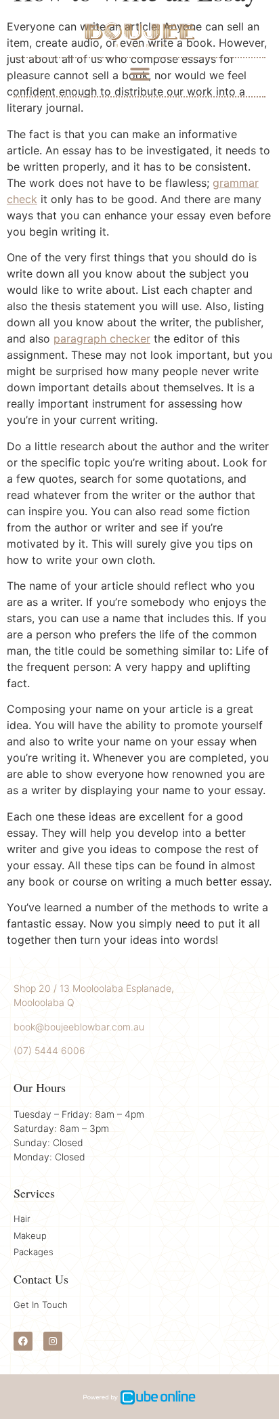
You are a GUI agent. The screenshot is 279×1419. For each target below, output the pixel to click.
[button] (140, 74)
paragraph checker (101, 338)
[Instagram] (52, 1341)
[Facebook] (23, 1341)
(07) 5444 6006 (49, 1050)
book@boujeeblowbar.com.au (79, 1026)
